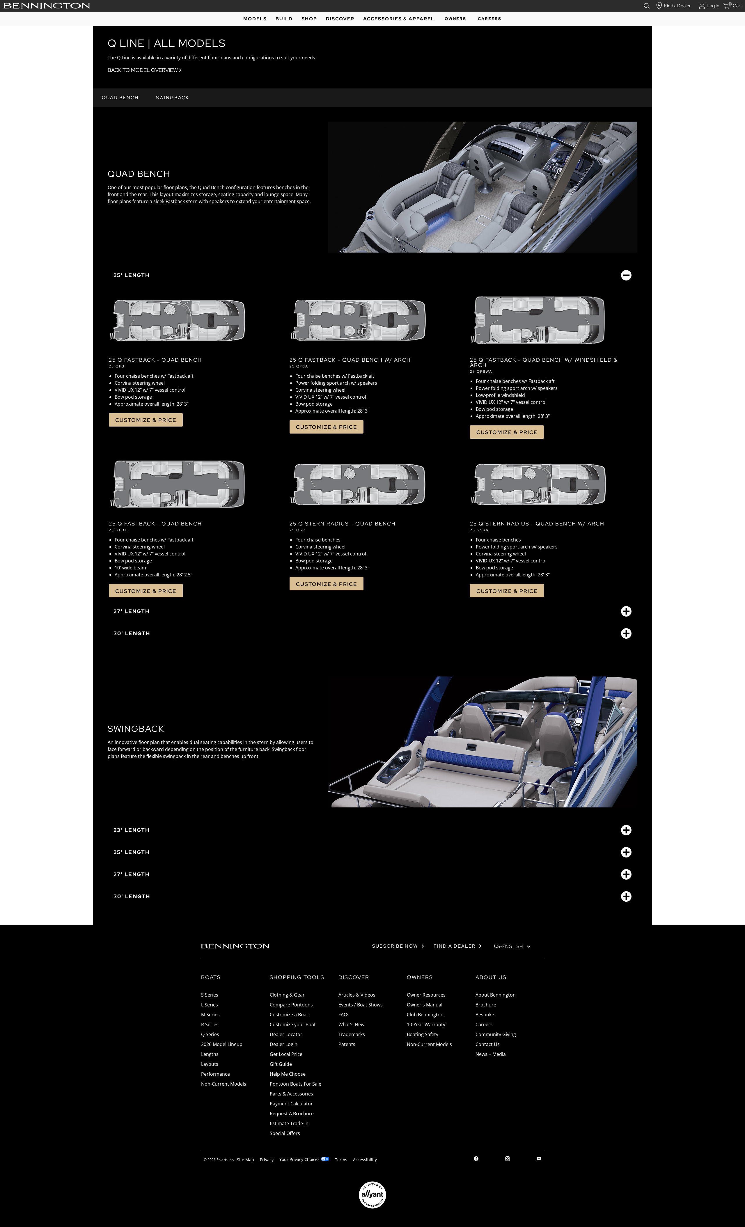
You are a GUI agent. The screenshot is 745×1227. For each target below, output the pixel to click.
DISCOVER (340, 19)
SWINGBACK (172, 98)
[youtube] (539, 1159)
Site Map (245, 1159)
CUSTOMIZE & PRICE (145, 420)
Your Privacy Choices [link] (299, 1159)
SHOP (309, 19)
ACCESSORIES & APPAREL (398, 19)
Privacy (267, 1159)
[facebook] (476, 1159)
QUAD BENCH (120, 98)
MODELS (255, 19)
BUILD (284, 19)
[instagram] (507, 1159)
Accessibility (365, 1159)
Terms (341, 1159)
